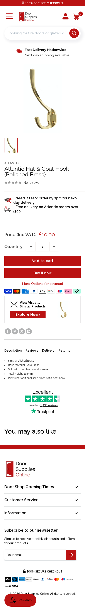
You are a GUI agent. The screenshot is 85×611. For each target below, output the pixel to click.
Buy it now (42, 273)
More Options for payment (42, 284)
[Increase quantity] (54, 246)
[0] (76, 17)
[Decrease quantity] (31, 246)
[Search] (74, 33)
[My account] (65, 16)
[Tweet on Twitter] (22, 331)
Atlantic (11, 163)
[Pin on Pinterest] (15, 331)
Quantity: (14, 246)
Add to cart (43, 261)
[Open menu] (9, 16)
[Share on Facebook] (8, 331)
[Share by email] (29, 331)
